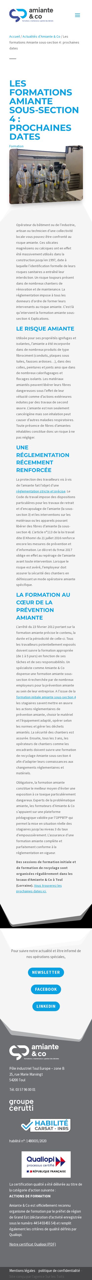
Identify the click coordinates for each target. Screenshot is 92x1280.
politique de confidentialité (59, 1270)
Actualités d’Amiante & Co (41, 36)
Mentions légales (22, 1270)
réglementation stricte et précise (41, 491)
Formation (16, 146)
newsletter (46, 972)
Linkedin (46, 1006)
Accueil (14, 36)
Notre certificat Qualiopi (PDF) (32, 1244)
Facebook (46, 989)
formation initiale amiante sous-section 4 (46, 697)
